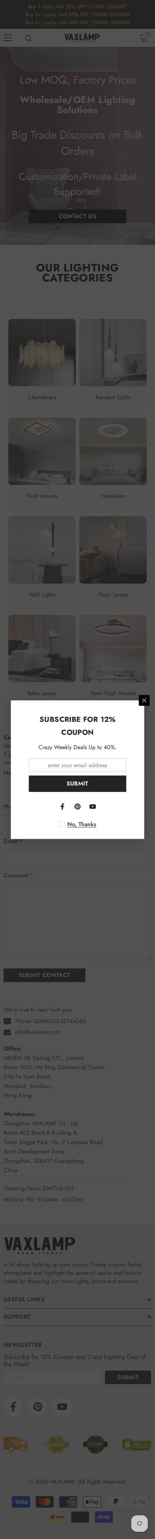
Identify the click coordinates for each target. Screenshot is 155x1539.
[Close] (144, 700)
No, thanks (81, 824)
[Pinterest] (77, 806)
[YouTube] (92, 806)
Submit (78, 783)
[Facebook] (62, 806)
